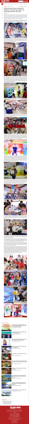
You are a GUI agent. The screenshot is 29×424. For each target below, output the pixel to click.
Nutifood (5, 77)
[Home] (2, 4)
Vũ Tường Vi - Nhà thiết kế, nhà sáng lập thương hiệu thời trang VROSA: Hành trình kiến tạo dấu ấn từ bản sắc (19, 362)
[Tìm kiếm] (22, 1)
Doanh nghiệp (5, 6)
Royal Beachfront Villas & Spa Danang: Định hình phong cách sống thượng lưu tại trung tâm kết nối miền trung (19, 376)
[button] (27, 1)
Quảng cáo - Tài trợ (10, 6)
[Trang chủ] (15, 408)
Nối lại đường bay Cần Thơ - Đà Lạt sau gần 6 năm (19, 389)
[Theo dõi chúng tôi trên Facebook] (25, 1)
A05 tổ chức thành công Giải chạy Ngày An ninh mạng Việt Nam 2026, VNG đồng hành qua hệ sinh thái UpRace (19, 383)
